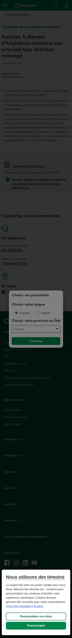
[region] (36, 602)
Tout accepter (36, 625)
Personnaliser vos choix (36, 616)
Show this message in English (24, 606)
